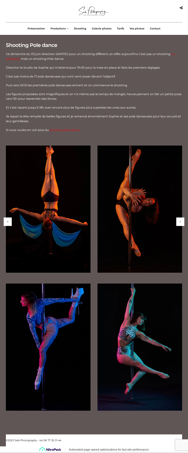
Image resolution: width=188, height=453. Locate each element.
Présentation (36, 28)
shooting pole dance (65, 130)
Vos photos (137, 28)
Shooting (80, 28)
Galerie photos (101, 28)
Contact (155, 28)
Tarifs (120, 28)
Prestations (58, 28)
